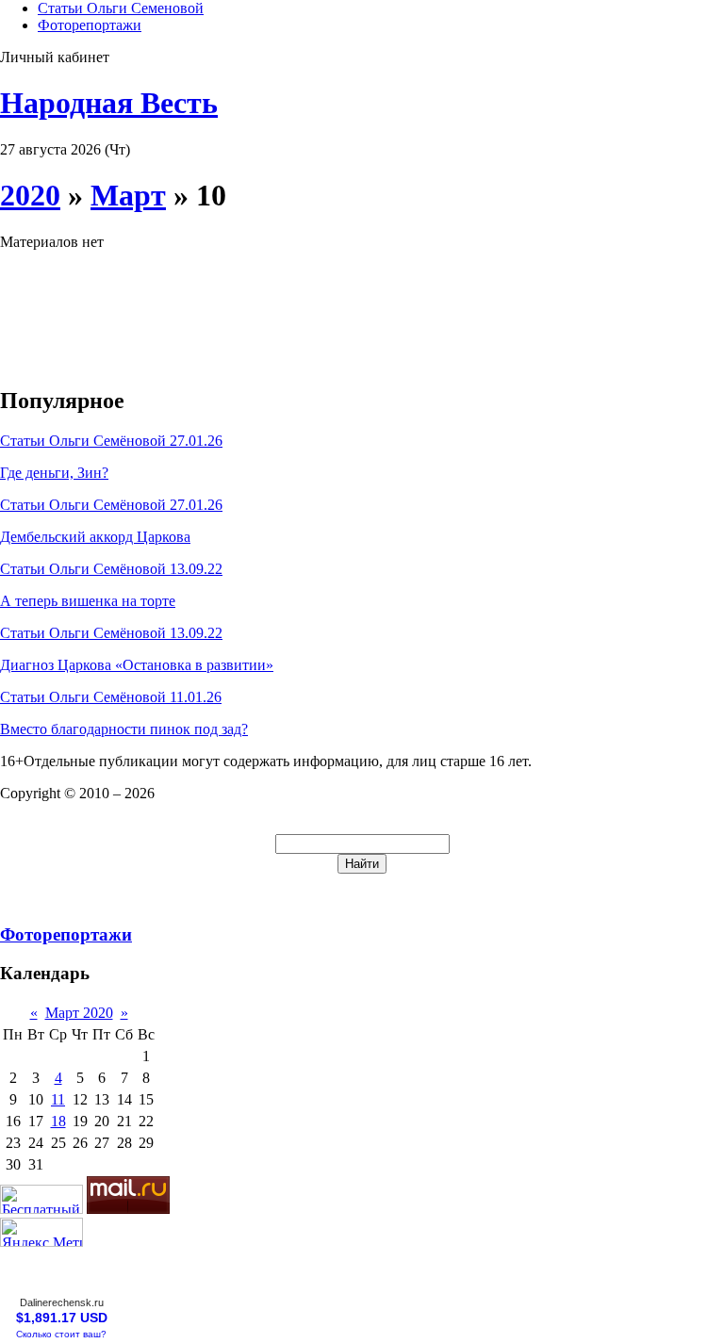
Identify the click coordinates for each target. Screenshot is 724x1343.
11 (58, 1099)
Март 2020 (79, 1013)
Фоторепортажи (89, 25)
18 (58, 1121)
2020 (30, 195)
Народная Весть (109, 103)
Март (128, 195)
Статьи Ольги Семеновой (121, 8)
